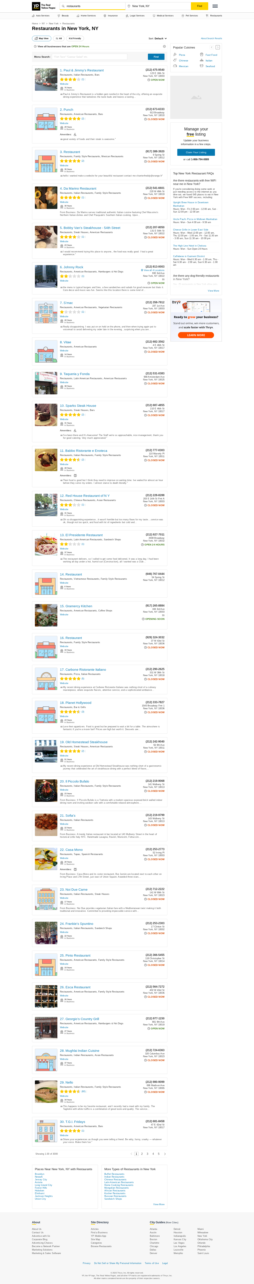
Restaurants (66, 74)
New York (54, 23)
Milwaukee (202, 1232)
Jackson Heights (44, 1196)
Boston (153, 1239)
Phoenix (201, 1249)
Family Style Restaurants (87, 156)
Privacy (87, 1263)
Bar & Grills (80, 707)
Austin (153, 1232)
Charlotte (154, 1243)
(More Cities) (172, 1222)
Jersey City (41, 1179)
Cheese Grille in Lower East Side (190, 229)
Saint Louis (203, 1253)
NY (43, 23)
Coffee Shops (105, 610)
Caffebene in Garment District (189, 256)
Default (159, 38)
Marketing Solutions (42, 1249)
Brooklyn (39, 1174)
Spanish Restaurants (92, 854)
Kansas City (180, 1239)
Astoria (39, 1182)
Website (64, 84)
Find (156, 57)
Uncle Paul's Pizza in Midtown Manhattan (195, 219)
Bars (97, 74)
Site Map (95, 1239)
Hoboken (39, 1190)
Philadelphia (203, 1246)
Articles (95, 1229)
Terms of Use (152, 1263)
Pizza (77, 674)
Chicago (154, 1246)
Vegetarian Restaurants (110, 307)
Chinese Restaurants (84, 500)
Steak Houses (81, 232)
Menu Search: (42, 56)
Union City (40, 1199)
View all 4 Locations (154, 270)
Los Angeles (180, 1246)
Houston (178, 1232)
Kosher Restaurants (114, 1193)
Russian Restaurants (115, 1196)
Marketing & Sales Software (46, 1253)
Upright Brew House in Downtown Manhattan (190, 204)
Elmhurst (39, 1193)
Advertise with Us (41, 1236)
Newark (39, 1176)
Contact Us (38, 1232)
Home (35, 23)
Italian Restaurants (83, 74)
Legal (165, 1263)
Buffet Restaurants (114, 1174)
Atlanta (153, 1229)
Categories (96, 1243)
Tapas (77, 854)
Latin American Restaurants (88, 378)
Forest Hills (41, 1188)
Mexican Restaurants (112, 156)
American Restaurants (85, 114)
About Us (37, 1229)
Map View (44, 38)
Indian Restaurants (83, 1055)
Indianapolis (180, 1236)
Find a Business (99, 1232)
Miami (200, 1229)
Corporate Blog (39, 1239)
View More (213, 290)
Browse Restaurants (101, 1246)
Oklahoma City (205, 1239)
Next (164, 1154)
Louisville (178, 1249)
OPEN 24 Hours (80, 46)
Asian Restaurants (106, 500)
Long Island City (43, 1185)
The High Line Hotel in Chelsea (189, 245)
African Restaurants (115, 1190)
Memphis (178, 1253)
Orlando (201, 1243)
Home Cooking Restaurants (119, 1185)
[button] (215, 6)
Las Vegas (179, 1243)
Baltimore (155, 1236)
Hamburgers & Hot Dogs (110, 271)
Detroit (177, 1229)
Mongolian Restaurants (116, 1188)
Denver (153, 1253)
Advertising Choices (42, 1243)
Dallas (153, 1249)
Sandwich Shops (112, 539)
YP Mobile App (98, 1236)
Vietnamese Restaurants (86, 579)
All (60, 38)
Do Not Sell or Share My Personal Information (118, 1263)
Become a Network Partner (46, 1246)
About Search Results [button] (211, 38)
